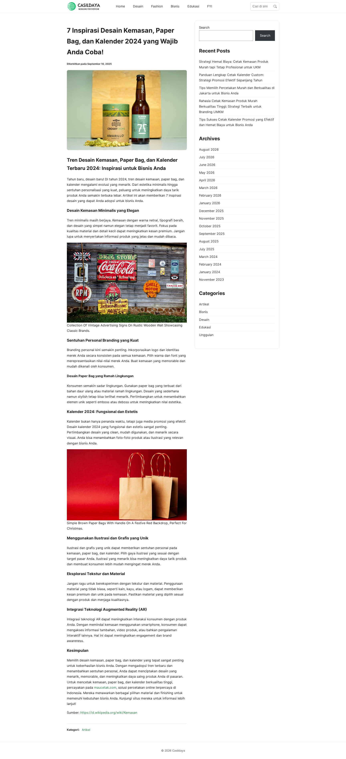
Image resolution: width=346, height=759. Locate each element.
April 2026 (207, 180)
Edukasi (193, 6)
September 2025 (212, 234)
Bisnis (175, 6)
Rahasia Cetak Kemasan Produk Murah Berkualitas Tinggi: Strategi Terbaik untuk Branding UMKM (230, 106)
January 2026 (209, 203)
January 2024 (209, 272)
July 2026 (206, 157)
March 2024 (208, 257)
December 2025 (211, 211)
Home (120, 6)
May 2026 (206, 173)
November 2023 (211, 280)
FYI (209, 6)
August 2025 (209, 241)
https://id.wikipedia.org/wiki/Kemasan (108, 713)
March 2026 (208, 188)
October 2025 (209, 226)
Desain (138, 6)
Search (204, 27)
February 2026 (210, 196)
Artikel (86, 729)
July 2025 (206, 249)
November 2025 (211, 218)
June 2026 (207, 165)
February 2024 (210, 264)
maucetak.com (105, 687)
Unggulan (206, 335)
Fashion (157, 6)
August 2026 (209, 149)
